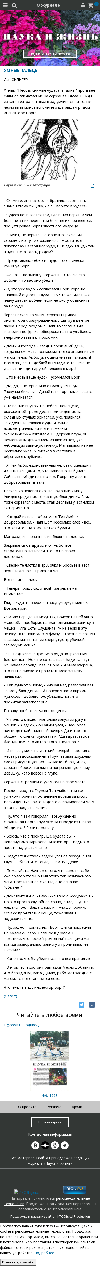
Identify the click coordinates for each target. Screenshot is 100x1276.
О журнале (48, 5)
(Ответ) (10, 995)
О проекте (27, 1106)
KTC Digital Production (73, 1216)
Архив (77, 1106)
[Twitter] (81, 1005)
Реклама (54, 1106)
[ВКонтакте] (92, 1005)
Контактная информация (50, 1134)
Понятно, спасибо (18, 1262)
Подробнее (44, 1252)
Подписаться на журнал (50, 53)
